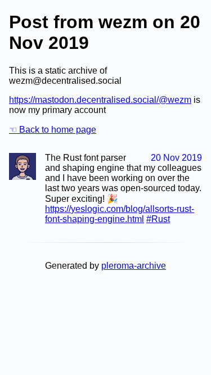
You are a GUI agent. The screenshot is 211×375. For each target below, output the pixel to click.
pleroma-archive (133, 265)
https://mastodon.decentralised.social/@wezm (100, 100)
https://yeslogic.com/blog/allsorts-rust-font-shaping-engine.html (119, 214)
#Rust (158, 219)
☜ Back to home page (52, 129)
